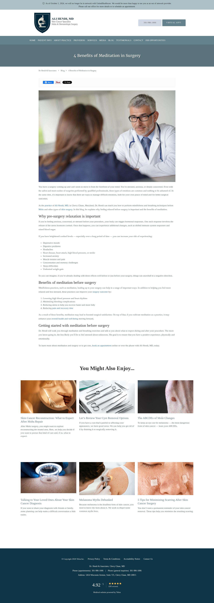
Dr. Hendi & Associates (47, 71)
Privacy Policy (94, 559)
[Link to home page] (48, 23)
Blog (63, 71)
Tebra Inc (80, 559)
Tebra (118, 592)
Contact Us (148, 559)
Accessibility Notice (132, 559)
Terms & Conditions (111, 559)
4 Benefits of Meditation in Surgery (82, 71)
